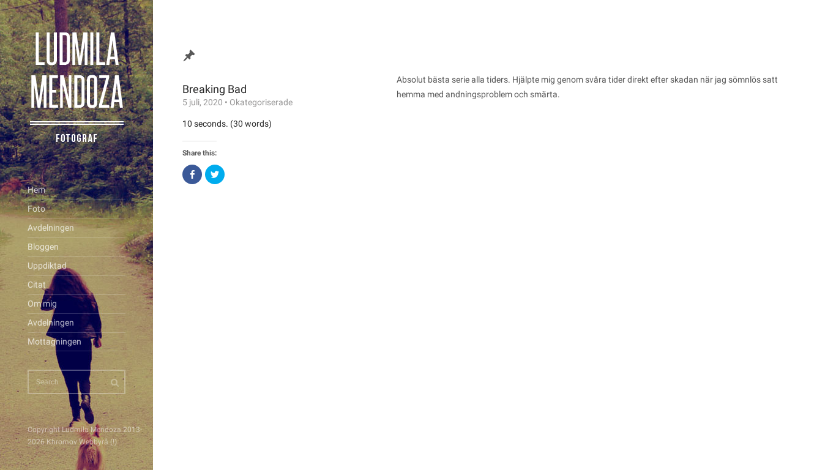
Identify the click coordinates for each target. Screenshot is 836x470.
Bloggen (43, 247)
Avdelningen (51, 228)
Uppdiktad (47, 265)
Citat (37, 284)
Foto (36, 209)
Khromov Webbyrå (77, 442)
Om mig (42, 303)
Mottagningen (54, 341)
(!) (113, 442)
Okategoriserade (261, 102)
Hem (36, 190)
